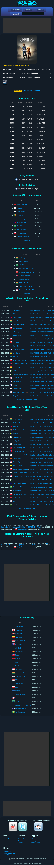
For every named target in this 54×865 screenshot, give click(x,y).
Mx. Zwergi (16, 353)
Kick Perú (18, 633)
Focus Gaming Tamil (20, 472)
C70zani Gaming (18, 370)
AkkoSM (21, 265)
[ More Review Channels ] (27, 508)
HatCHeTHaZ (17, 378)
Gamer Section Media (20, 455)
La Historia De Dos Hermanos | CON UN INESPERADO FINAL (25, 526)
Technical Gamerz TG (26, 268)
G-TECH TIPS (17, 458)
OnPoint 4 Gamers (19, 423)
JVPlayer (16, 433)
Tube (17, 655)
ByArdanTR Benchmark (27, 272)
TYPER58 (16, 367)
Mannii (17, 658)
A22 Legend (17, 332)
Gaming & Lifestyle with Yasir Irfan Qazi (26, 374)
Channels (28, 91)
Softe (17, 701)
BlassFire (18, 697)
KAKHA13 (18, 630)
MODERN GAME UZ (20, 363)
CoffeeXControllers (19, 430)
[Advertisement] (27, 25)
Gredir (17, 687)
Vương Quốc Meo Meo (23, 705)
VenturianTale (21, 222)
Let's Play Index (9, 855)
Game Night (17, 462)
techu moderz (17, 480)
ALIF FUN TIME (20, 640)
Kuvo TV (16, 346)
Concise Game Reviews (21, 476)
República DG (17, 487)
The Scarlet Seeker (19, 483)
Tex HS (19, 226)
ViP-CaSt (18, 648)
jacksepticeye (21, 215)
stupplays (16, 342)
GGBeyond (7, 851)
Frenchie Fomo (20, 694)
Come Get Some (18, 349)
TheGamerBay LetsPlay (27, 290)
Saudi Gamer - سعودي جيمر (26, 229)
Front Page (7, 839)
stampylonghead (22, 219)
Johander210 (19, 637)
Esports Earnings (9, 853)
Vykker (15, 385)
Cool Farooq (17, 505)
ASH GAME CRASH (25, 286)
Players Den (17, 437)
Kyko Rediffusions (19, 324)
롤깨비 (17, 665)
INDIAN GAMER (24, 283)
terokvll (17, 690)
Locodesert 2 (17, 328)
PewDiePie (20, 208)
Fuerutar (16, 338)
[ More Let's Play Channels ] (27, 399)
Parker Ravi (17, 388)
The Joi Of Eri (17, 310)
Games (20, 842)
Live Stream (19, 626)
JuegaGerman (22, 204)
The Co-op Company (20, 494)
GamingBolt (17, 490)
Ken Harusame (20, 712)
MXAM (15, 501)
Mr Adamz (18, 669)
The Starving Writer (19, 448)
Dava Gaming (23, 261)
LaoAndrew (17, 317)
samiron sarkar (24, 279)
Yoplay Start (17, 381)
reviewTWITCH (18, 335)
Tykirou (15, 314)
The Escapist (21, 233)
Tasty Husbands (20, 708)
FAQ (32, 839)
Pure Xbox (16, 497)
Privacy (33, 841)
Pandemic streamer (21, 672)
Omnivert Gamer (18, 451)
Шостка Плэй (17, 465)
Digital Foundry (18, 444)
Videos (37, 91)
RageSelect (17, 396)
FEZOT (15, 356)
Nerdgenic (16, 426)
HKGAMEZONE (20, 676)
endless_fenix (23, 258)
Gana (17, 662)
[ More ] (27, 240)
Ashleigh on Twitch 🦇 (20, 392)
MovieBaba (17, 321)
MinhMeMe (19, 651)
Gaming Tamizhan (23, 236)
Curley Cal (16, 441)
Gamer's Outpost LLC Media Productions (27, 469)
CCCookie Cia (20, 680)
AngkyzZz (18, 644)
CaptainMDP (19, 683)
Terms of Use (35, 842)
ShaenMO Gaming (19, 360)
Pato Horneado (22, 211)
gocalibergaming (24, 275)
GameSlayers (17, 419)
